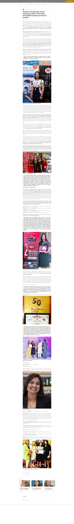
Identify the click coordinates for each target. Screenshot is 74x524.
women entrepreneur (29, 4)
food (24, 4)
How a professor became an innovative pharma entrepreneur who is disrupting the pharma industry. (37, 489)
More (50, 4)
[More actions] (50, 9)
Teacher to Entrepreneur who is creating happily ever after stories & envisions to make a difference (24, 489)
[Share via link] (28, 472)
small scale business (44, 4)
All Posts (20, 4)
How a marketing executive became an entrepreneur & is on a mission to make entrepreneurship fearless (49, 489)
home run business (37, 4)
